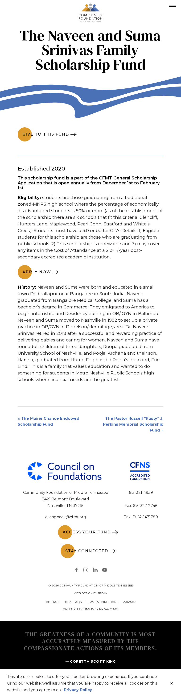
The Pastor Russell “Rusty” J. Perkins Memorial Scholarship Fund (133, 424)
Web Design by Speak (90, 593)
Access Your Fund (87, 532)
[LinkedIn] (95, 570)
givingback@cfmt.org (65, 517)
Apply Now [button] (36, 272)
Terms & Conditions (102, 602)
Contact (53, 602)
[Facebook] (76, 570)
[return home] (90, 6)
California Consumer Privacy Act (91, 609)
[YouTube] (104, 570)
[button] (172, 5)
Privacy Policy (78, 690)
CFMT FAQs (73, 602)
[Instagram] (85, 570)
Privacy (129, 602)
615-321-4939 (141, 492)
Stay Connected (86, 551)
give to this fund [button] (45, 134)
